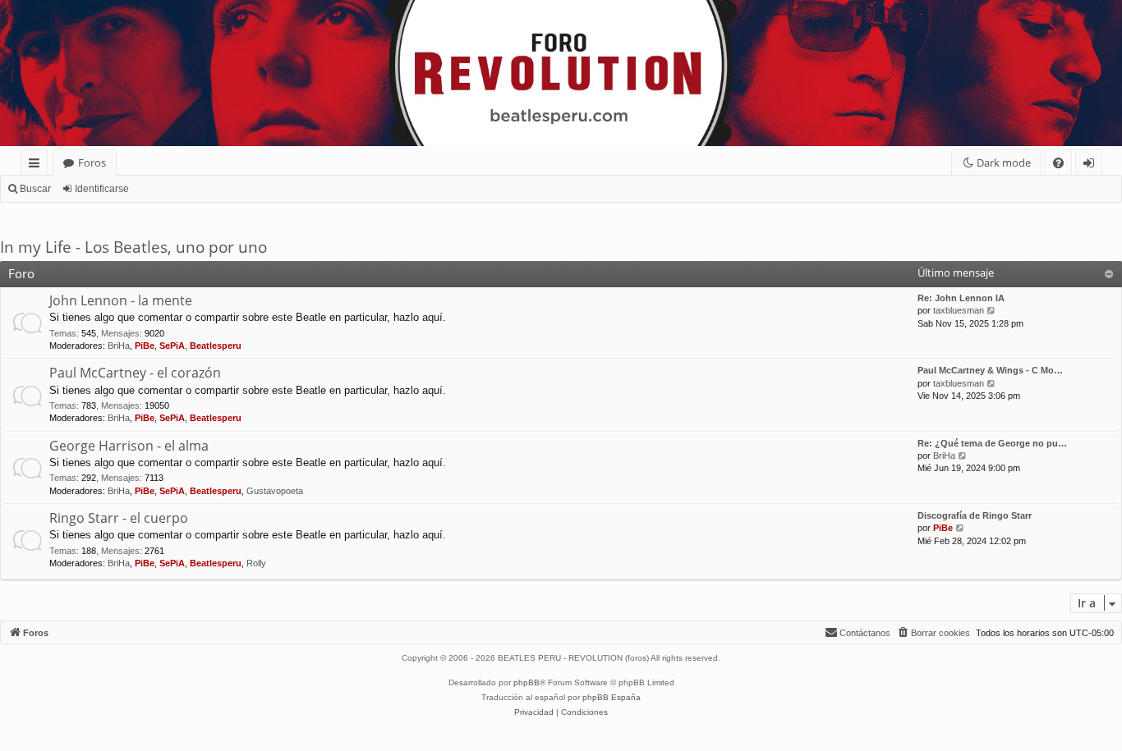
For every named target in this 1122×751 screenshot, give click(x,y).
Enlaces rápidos (37, 165)
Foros (92, 162)
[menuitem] (1058, 163)
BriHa (119, 345)
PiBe (144, 345)
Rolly (256, 563)
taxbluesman (958, 310)
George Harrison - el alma (129, 446)
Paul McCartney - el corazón (135, 373)
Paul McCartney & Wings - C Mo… (990, 370)
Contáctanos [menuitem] (864, 633)
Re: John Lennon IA (961, 298)
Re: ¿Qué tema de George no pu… (992, 443)
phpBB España (611, 697)
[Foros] (9, 4)
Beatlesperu (215, 345)
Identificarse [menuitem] (1092, 165)
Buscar (35, 189)
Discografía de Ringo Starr (974, 515)
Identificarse (102, 189)
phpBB (526, 682)
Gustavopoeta (274, 491)
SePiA (172, 345)
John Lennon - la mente (120, 300)
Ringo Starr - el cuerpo (118, 518)
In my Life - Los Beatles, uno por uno (133, 247)
